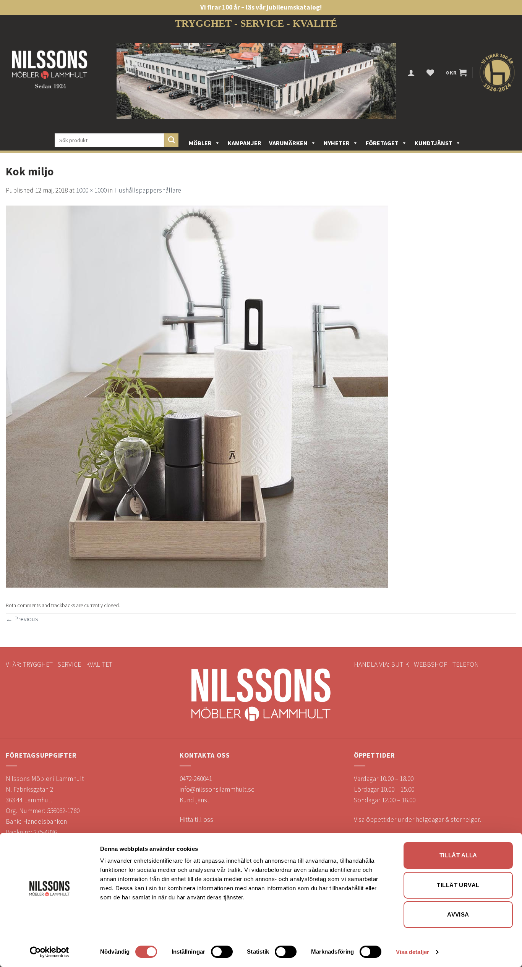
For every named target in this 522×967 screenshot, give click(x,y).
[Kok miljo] (197, 396)
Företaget (382, 143)
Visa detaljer (412, 952)
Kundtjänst (433, 143)
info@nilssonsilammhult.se (217, 789)
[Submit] (171, 140)
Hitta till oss (196, 819)
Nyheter (337, 143)
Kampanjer (244, 143)
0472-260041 (196, 778)
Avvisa (458, 914)
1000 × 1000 (91, 190)
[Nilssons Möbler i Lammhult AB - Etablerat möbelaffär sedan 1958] (50, 72)
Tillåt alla (458, 855)
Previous (22, 619)
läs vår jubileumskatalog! (284, 7)
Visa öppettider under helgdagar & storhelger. (417, 819)
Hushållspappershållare (147, 190)
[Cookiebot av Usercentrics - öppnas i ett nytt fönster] (49, 952)
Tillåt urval (458, 885)
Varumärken (288, 143)
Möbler (200, 143)
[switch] (222, 952)
